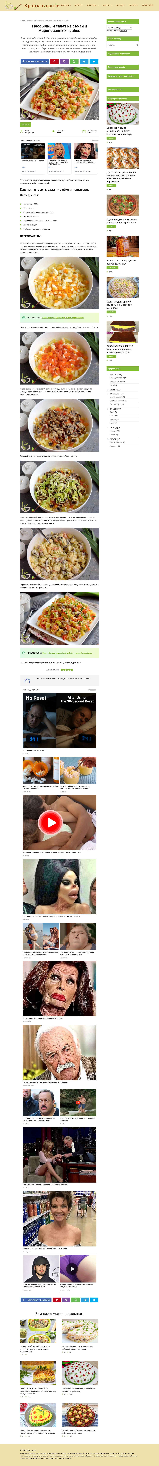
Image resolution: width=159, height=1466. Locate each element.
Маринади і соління (117, 401)
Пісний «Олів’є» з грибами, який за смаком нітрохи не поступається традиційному (35, 1349)
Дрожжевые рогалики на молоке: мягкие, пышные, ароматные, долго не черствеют (121, 177)
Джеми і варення (116, 397)
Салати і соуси (115, 404)
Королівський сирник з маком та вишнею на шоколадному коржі (120, 349)
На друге (113, 431)
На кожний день (116, 442)
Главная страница (26, 20)
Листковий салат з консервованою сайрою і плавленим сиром (77, 1347)
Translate (123, 31)
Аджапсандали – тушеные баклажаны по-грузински (122, 221)
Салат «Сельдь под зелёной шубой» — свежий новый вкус (67, 653)
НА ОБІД (119, 5)
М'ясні (112, 416)
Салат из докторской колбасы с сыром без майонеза (119, 304)
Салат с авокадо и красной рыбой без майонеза (63, 318)
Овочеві (113, 420)
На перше (113, 435)
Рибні (112, 423)
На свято (113, 446)
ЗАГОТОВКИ (91, 5)
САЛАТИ (132, 5)
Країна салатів (41, 5)
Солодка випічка (116, 381)
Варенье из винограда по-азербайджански (121, 262)
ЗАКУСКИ (106, 5)
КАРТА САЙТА (148, 5)
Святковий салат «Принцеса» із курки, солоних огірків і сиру (79, 1389)
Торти (112, 385)
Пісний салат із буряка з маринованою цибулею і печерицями (79, 1431)
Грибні (112, 412)
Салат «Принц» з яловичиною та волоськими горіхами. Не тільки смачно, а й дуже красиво (38, 1391)
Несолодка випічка (117, 378)
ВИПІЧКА (65, 5)
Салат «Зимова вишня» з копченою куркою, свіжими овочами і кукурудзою (37, 1431)
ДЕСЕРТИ (79, 5)
